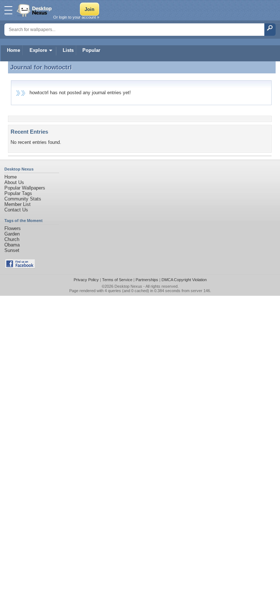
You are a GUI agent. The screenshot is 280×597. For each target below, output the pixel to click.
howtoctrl (58, 67)
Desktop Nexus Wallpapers (35, 10)
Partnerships (147, 280)
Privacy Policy (86, 280)
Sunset (11, 250)
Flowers (12, 228)
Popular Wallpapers (24, 188)
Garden (12, 234)
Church (11, 239)
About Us (14, 182)
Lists (68, 50)
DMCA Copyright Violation (184, 280)
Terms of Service (117, 280)
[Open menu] (8, 10)
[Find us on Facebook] (20, 266)
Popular (91, 50)
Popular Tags (18, 193)
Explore (38, 50)
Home (13, 50)
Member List (17, 204)
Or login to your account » (76, 17)
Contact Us (16, 210)
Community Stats (22, 199)
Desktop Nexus (128, 286)
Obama (12, 245)
